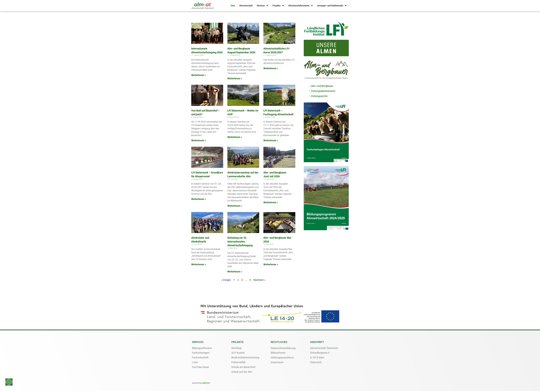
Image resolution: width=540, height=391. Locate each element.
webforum (206, 383)
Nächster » (259, 279)
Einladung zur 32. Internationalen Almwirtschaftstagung (240, 241)
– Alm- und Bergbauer (321, 85)
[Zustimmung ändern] (9, 382)
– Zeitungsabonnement (322, 91)
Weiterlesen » (198, 75)
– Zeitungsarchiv (318, 96)
